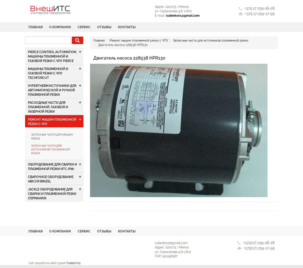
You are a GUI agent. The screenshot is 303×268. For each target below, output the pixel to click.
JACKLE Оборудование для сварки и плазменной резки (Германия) (52, 194)
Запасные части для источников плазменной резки (50, 149)
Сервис (84, 27)
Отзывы (104, 27)
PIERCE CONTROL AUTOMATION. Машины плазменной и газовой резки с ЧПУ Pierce (52, 56)
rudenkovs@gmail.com (183, 15)
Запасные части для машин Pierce (52, 136)
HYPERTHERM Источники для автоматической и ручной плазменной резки (52, 90)
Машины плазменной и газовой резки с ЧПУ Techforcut (48, 73)
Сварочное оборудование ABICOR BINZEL (50, 179)
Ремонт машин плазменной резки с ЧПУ (52, 122)
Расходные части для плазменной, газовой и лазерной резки (48, 107)
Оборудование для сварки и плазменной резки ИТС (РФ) (52, 167)
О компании (60, 27)
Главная (35, 27)
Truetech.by (73, 263)
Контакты (127, 27)
